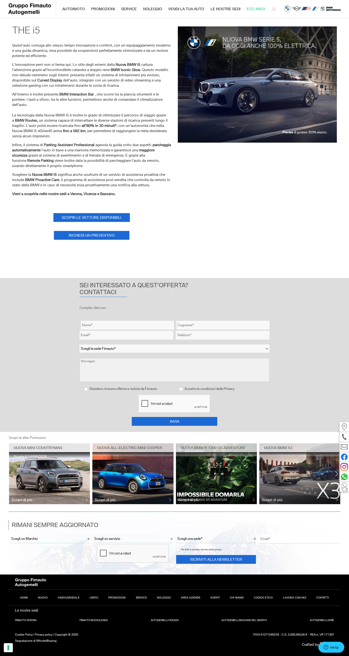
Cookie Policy (24, 634)
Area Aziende (190, 597)
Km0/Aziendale (69, 597)
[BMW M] (306, 9)
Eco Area (256, 9)
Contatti (322, 597)
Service (129, 9)
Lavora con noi (294, 597)
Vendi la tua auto (186, 9)
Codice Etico (263, 597)
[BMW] (287, 9)
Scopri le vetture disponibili (91, 217)
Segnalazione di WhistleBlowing (36, 640)
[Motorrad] (331, 9)
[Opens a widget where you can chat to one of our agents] (331, 648)
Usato (94, 597)
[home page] (29, 14)
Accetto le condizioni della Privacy (209, 389)
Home (24, 597)
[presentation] (12, 473)
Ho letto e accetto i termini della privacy (201, 549)
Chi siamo (237, 597)
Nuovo (43, 597)
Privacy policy (43, 634)
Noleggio (152, 9)
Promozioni (103, 9)
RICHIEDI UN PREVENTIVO (92, 235)
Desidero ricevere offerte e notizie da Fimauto (123, 389)
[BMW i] (316, 9)
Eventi (215, 597)
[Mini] (297, 9)
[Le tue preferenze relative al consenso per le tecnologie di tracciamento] (8, 647)
